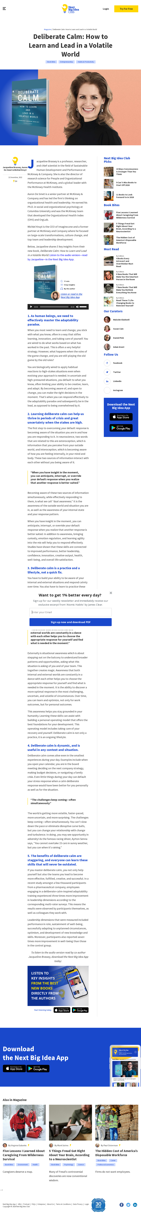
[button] (70, 595)
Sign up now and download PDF (70, 622)
